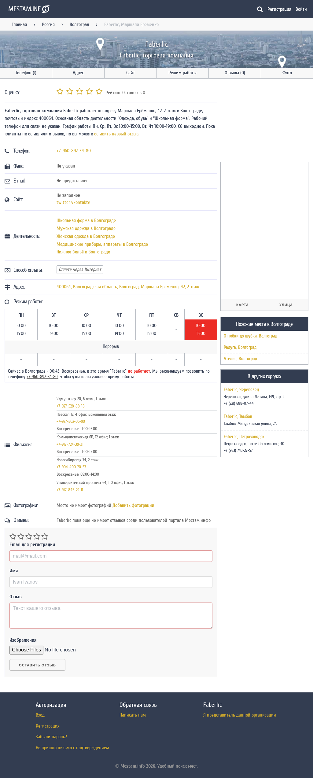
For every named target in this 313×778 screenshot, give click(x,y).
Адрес (78, 73)
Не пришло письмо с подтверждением (72, 747)
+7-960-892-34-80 (74, 150)
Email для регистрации (32, 544)
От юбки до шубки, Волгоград (250, 336)
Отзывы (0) (235, 73)
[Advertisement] (266, 121)
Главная (19, 24)
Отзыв (15, 596)
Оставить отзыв (37, 665)
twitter (63, 202)
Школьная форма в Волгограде (86, 220)
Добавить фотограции (133, 505)
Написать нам (133, 715)
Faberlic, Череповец (241, 389)
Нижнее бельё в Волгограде (83, 252)
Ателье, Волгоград (240, 358)
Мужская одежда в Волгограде (86, 228)
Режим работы (182, 73)
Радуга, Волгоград (240, 347)
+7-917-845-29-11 (70, 490)
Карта (242, 305)
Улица (286, 305)
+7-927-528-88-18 (71, 406)
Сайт (130, 73)
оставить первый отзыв (116, 134)
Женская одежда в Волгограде (86, 236)
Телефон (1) (25, 73)
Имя (13, 570)
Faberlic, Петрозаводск (244, 436)
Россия (48, 24)
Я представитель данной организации (239, 715)
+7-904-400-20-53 (71, 467)
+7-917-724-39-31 (70, 444)
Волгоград (79, 24)
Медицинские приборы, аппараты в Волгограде (102, 244)
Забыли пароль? (51, 736)
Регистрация (279, 9)
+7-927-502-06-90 (71, 421)
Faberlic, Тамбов (238, 416)
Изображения (23, 640)
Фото (287, 73)
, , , (128, 286)
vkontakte (80, 202)
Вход (40, 715)
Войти (301, 9)
